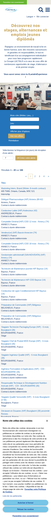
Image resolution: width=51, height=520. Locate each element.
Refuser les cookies (25, 509)
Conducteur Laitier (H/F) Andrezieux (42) (19, 210)
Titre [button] (3, 183)
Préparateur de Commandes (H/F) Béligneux (21, 305)
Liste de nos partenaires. (12, 496)
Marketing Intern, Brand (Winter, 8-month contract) (23, 188)
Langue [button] (30, 16)
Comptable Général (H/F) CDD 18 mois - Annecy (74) (25, 243)
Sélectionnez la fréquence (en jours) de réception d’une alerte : (24, 151)
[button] (47, 10)
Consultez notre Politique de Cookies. (24, 490)
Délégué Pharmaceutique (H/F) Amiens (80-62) (22, 199)
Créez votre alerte (27, 158)
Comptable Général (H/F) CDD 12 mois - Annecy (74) (25, 221)
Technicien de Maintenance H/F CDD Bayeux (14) (23, 280)
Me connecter (43, 16)
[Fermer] (47, 421)
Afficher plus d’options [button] (20, 131)
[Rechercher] (40, 9)
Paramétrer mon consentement (13, 2)
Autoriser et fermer (25, 502)
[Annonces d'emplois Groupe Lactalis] (10, 9)
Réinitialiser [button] (14, 140)
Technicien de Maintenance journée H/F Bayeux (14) (24, 268)
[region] (25, 468)
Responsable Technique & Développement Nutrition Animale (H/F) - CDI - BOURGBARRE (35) (24, 384)
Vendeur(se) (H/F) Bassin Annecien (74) (19, 232)
